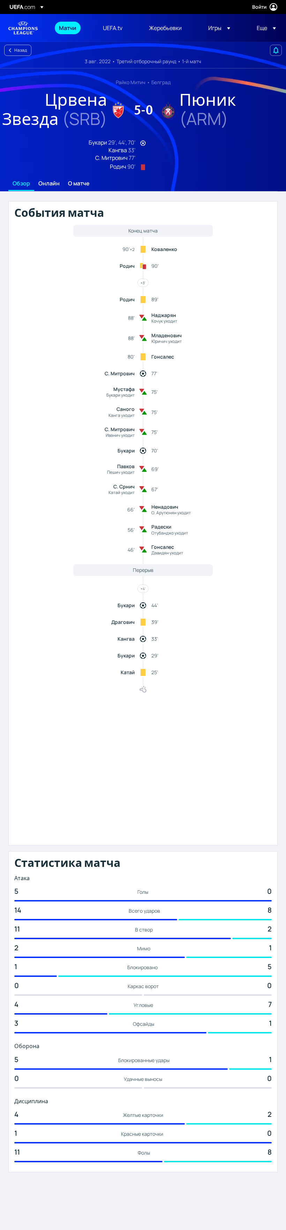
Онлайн (49, 184)
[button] (219, 28)
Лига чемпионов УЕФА (23, 28)
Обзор (21, 184)
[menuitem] (72, 28)
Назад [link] (20, 50)
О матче (79, 184)
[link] (67, 28)
